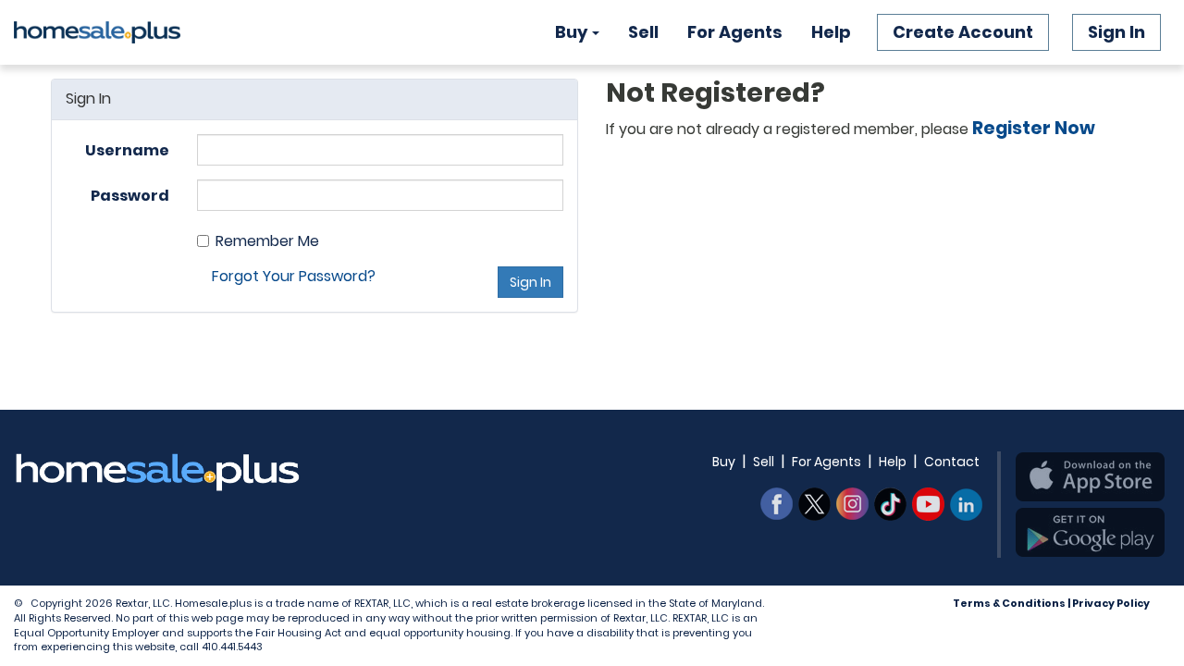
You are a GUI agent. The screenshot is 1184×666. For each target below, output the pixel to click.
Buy (571, 31)
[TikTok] (890, 504)
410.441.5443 (232, 646)
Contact (952, 461)
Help (831, 31)
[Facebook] (776, 504)
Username (127, 150)
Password (130, 195)
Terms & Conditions (1009, 603)
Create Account (963, 31)
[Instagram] (852, 504)
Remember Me (267, 241)
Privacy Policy (1111, 603)
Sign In (1116, 31)
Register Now (1033, 128)
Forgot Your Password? (294, 276)
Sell (643, 31)
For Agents (735, 31)
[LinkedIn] (966, 504)
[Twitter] (814, 504)
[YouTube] (928, 504)
